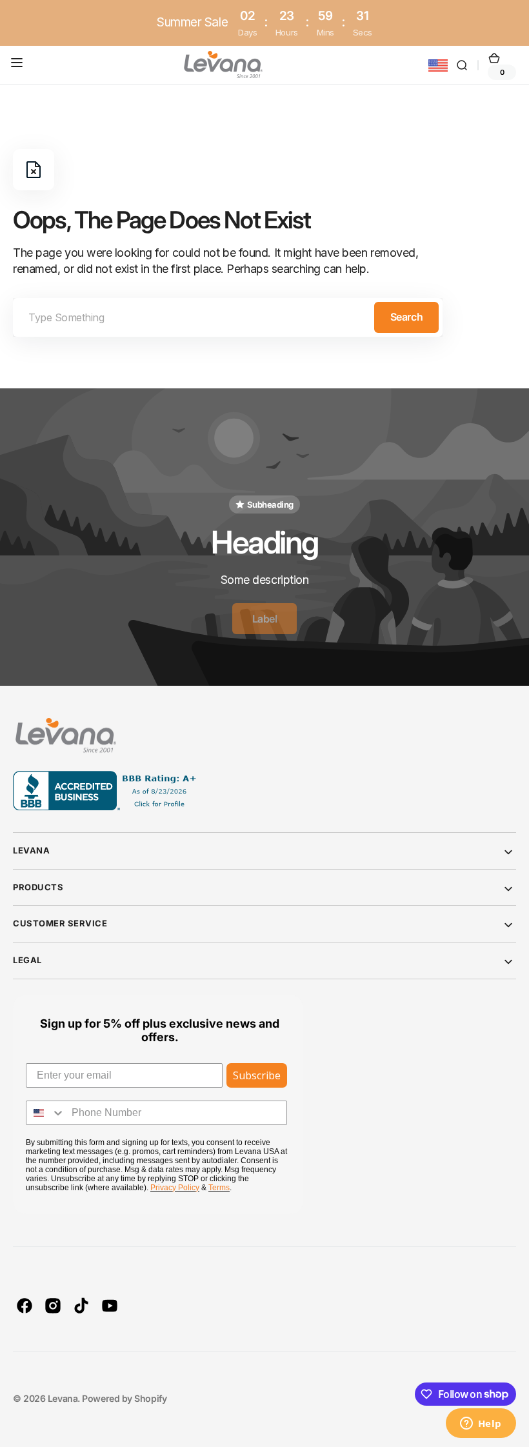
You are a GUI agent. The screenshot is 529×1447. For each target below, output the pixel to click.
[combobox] (228, 317)
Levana (62, 1398)
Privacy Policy (174, 1187)
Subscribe (257, 1075)
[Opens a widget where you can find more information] (480, 1424)
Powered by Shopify (124, 1398)
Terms (219, 1187)
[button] (19, 65)
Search (406, 316)
